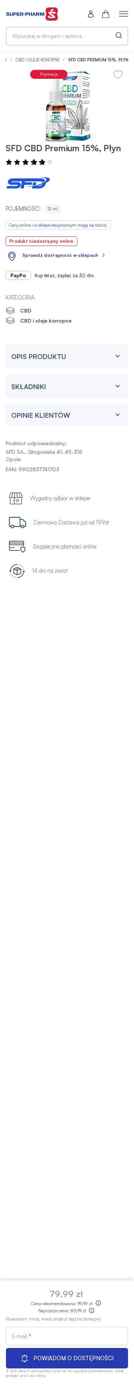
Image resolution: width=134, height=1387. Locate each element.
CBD (25, 310)
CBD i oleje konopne (38, 59)
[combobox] (67, 36)
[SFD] (28, 184)
